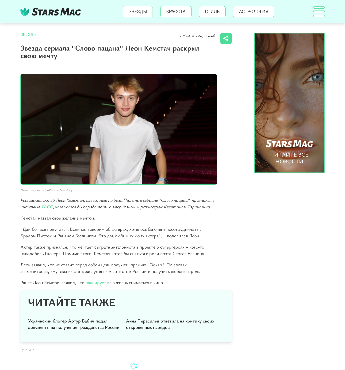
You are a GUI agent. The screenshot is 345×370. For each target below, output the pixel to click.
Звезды (138, 12)
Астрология (253, 12)
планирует (95, 282)
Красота (176, 12)
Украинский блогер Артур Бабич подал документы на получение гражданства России (73, 324)
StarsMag (52, 11)
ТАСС (47, 206)
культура (27, 349)
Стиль (212, 12)
